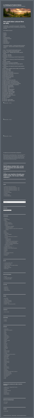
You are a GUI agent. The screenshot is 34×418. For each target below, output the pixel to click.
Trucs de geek (7, 245)
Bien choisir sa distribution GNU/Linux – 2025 (11, 190)
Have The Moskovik (7, 390)
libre (13, 158)
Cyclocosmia (6, 338)
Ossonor (5, 363)
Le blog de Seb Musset (7, 300)
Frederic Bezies (7, 154)
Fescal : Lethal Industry (7, 77)
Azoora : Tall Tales (6, 97)
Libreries (13, 155)
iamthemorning (6, 350)
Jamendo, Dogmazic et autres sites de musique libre (14, 228)
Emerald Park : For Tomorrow (8, 62)
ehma (12, 157)
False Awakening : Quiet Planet (8, 76)
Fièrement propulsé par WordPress (21, 415)
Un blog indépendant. (7, 195)
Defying (5, 341)
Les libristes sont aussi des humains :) (12, 241)
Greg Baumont (5, 70)
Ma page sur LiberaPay (8, 301)
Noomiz (7, 229)
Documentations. (7, 191)
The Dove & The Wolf (7, 372)
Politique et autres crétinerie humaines (10, 248)
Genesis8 (5, 403)
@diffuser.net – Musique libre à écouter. (10, 387)
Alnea (5, 331)
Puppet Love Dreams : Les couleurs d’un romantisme (12, 83)
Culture (18, 154)
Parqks (5, 364)
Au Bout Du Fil (6, 388)
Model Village (6, 356)
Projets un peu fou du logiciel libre (11, 242)
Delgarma (5, 96)
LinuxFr (5, 319)
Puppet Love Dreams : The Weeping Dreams (10, 81)
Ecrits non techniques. (8, 192)
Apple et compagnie (8, 234)
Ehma (4, 69)
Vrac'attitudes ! (6, 253)
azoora (7, 156)
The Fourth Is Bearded (8, 373)
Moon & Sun (6, 357)
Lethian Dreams (6, 355)
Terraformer (6, 370)
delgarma (7, 157)
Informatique (6, 233)
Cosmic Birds (6, 335)
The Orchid (6, 376)
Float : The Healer (6, 78)
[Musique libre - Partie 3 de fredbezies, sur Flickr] (14, 143)
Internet (6, 235)
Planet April (6, 411)
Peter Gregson (6, 366)
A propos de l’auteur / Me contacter (10, 186)
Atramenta (6, 286)
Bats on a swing (10, 156)
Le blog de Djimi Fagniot (8, 277)
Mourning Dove (6, 361)
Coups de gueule (6, 219)
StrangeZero (5, 89)
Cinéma (6, 221)
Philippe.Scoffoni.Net (7, 267)
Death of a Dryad (7, 340)
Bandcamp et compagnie (10, 226)
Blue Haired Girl (15, 156)
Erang (5, 342)
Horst (5, 349)
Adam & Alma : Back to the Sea (8, 75)
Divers (5, 230)
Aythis (5, 333)
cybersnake (21, 156)
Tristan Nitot (6, 268)
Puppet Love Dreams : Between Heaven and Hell (11, 82)
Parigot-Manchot (7, 266)
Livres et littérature (8, 222)
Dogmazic (10, 157)
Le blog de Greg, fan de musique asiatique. (11, 265)
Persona (5, 365)
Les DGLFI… (6, 193)
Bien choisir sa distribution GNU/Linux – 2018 (11, 187)
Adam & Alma (20, 155)
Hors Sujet (6, 348)
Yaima (5, 377)
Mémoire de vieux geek (9, 244)
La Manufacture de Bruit (7, 38)
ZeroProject (5, 54)
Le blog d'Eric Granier (7, 264)
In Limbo (4, 51)
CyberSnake (5, 99)
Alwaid (5, 332)
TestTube (4, 35)
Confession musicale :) (9, 227)
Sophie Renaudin (7, 290)
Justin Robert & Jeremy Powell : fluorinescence (11, 73)
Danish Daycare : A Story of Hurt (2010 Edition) (11, 84)
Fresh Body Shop (6, 52)
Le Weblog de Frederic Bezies (12, 5)
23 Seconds (5, 39)
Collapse (5, 334)
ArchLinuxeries (8, 238)
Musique (16, 155)
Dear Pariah (6, 298)
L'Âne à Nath (6, 299)
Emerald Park (15, 157)
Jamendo (4, 32)
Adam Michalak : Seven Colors (8, 74)
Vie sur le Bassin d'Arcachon (8, 252)
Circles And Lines (6, 43)
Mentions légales (7, 194)
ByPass (4, 36)
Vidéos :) (5, 251)
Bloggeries (6, 218)
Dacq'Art (5, 276)
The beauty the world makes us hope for (10, 371)
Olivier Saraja (6, 289)
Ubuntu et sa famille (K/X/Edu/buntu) (12, 243)
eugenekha (19, 157)
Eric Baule (5, 343)
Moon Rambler (5, 93)
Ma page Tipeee (6, 302)
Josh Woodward (5, 63)
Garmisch (5, 61)
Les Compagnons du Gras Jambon (9, 354)
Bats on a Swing (6, 92)
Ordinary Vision (6, 362)
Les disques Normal (6, 37)
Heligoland (6, 347)
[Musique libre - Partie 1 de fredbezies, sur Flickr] (14, 110)
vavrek (4, 98)
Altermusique (5, 40)
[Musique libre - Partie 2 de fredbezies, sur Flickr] (14, 126)
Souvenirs (5, 249)
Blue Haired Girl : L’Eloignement (8, 59)
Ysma (5, 378)
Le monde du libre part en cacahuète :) (11, 236)
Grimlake (5, 346)
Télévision (6, 250)
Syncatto (5, 369)
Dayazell (5, 339)
